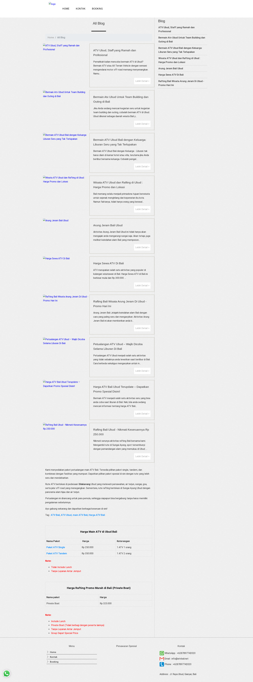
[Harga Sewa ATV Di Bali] (66, 258)
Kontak (81, 8)
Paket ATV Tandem (56, 553)
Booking (97, 8)
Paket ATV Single (55, 547)
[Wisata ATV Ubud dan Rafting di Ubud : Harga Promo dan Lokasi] (66, 180)
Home (65, 8)
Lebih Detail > (142, 81)
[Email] (162, 658)
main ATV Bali (80, 515)
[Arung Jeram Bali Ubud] (66, 220)
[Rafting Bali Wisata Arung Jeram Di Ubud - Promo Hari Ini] (66, 299)
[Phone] (162, 664)
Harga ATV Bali (97, 515)
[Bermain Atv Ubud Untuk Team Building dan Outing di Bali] (66, 94)
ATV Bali (55, 515)
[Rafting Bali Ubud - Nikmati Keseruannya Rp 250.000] (66, 427)
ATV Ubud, (66, 515)
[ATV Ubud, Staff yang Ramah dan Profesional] (66, 47)
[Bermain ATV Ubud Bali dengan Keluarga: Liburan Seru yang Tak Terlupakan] (66, 137)
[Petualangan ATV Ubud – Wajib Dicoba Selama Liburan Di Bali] (66, 341)
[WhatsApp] (162, 653)
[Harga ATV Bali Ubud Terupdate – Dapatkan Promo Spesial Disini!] (66, 384)
